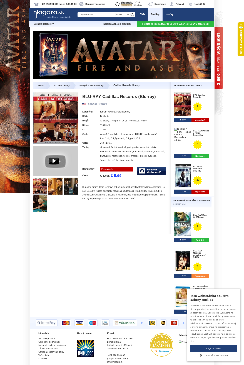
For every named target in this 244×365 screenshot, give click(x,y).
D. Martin (104, 116)
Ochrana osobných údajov (51, 352)
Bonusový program (95, 4)
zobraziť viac (179, 204)
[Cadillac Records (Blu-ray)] (40, 193)
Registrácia (160, 4)
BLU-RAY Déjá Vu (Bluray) (199, 216)
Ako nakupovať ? (46, 338)
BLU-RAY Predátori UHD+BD (197, 168)
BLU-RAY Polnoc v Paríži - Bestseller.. (201, 133)
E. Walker (142, 120)
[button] (213, 355)
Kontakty (42, 358)
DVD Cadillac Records (199, 96)
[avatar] (122, 78)
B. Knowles (131, 120)
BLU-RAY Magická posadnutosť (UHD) (199, 254)
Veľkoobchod (44, 355)
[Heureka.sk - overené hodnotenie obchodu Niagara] (161, 355)
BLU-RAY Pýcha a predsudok (200, 287)
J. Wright (113, 120)
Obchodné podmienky (49, 342)
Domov (40, 85)
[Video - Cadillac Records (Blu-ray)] (55, 175)
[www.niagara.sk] (53, 19)
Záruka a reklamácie (48, 348)
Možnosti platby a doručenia (52, 345)
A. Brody (104, 120)
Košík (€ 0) (199, 4)
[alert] (213, 325)
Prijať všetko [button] (213, 348)
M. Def (122, 120)
